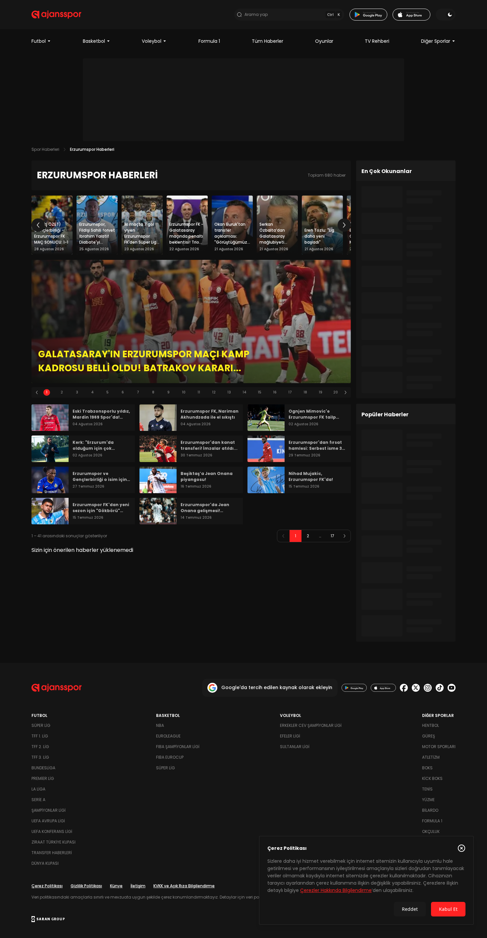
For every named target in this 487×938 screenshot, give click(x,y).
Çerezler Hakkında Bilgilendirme (336, 890)
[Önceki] (38, 225)
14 (244, 392)
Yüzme (428, 799)
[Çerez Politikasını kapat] (461, 848)
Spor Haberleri (45, 149)
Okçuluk (431, 831)
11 (198, 392)
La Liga (38, 789)
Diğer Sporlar (435, 41)
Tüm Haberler (267, 41)
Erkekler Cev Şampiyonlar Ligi (311, 725)
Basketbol (94, 41)
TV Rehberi (377, 41)
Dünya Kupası (45, 863)
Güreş (428, 736)
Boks (427, 768)
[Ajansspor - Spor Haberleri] (56, 15)
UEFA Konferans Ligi (51, 831)
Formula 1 (209, 41)
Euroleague (168, 736)
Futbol (38, 41)
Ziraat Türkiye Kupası (53, 842)
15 (259, 392)
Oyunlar (324, 41)
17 (290, 392)
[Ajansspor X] (416, 688)
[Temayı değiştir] (446, 15)
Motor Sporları (439, 746)
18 (305, 392)
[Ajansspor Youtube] (452, 688)
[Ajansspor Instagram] (428, 688)
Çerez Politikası (47, 886)
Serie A (38, 799)
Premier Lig (42, 778)
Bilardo (430, 810)
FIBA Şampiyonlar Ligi (177, 746)
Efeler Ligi (290, 736)
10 (184, 392)
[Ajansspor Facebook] (404, 688)
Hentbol (430, 725)
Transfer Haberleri (51, 852)
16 (275, 392)
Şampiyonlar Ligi (48, 810)
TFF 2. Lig (40, 746)
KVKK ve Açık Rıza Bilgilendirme (184, 886)
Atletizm (431, 757)
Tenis (427, 789)
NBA (160, 725)
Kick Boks (432, 778)
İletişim (138, 886)
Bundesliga (43, 768)
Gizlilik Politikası (86, 886)
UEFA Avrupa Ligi (48, 821)
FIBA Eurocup (170, 757)
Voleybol (151, 41)
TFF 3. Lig (40, 757)
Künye (116, 886)
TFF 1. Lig (39, 736)
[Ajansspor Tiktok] (440, 688)
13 (229, 392)
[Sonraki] (344, 225)
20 (335, 392)
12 (214, 392)
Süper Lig (40, 725)
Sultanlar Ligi (294, 746)
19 (320, 392)
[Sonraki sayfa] (345, 536)
